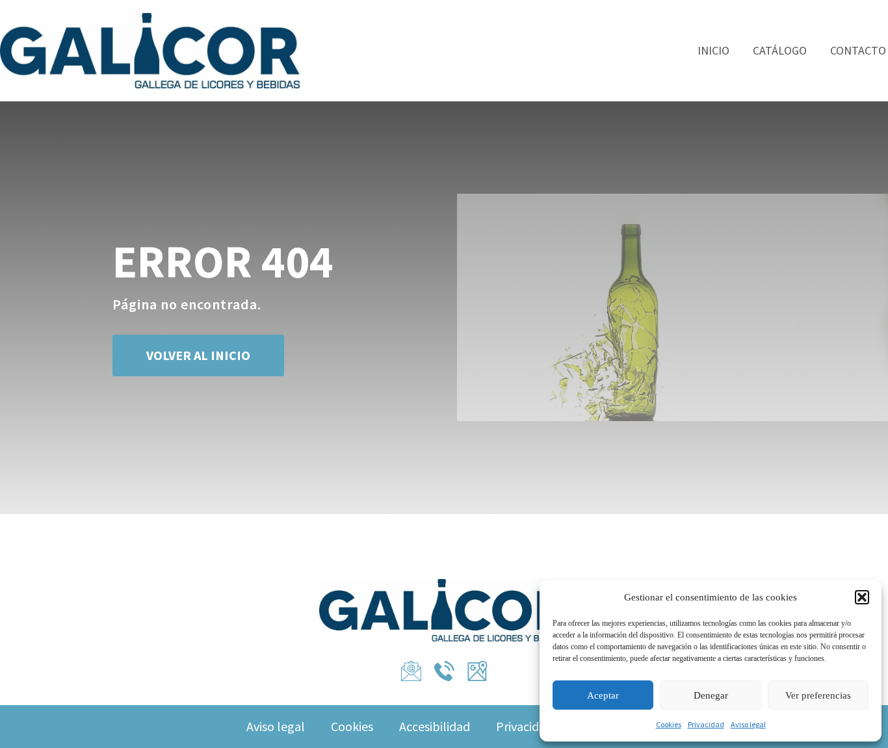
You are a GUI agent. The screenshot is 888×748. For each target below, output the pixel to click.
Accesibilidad (434, 726)
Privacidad (706, 724)
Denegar (711, 695)
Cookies (668, 724)
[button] (861, 597)
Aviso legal (748, 724)
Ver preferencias (818, 695)
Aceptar (603, 695)
